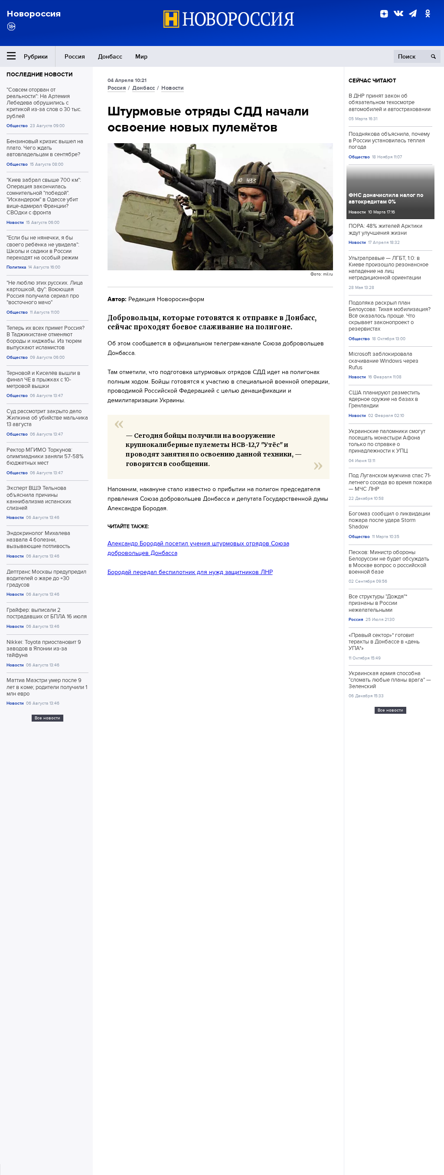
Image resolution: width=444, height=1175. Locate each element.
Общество (17, 125)
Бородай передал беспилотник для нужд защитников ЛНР (190, 571)
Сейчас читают (372, 80)
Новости (15, 222)
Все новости (47, 718)
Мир (141, 56)
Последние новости (39, 74)
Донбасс (110, 56)
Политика (16, 267)
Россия (75, 56)
